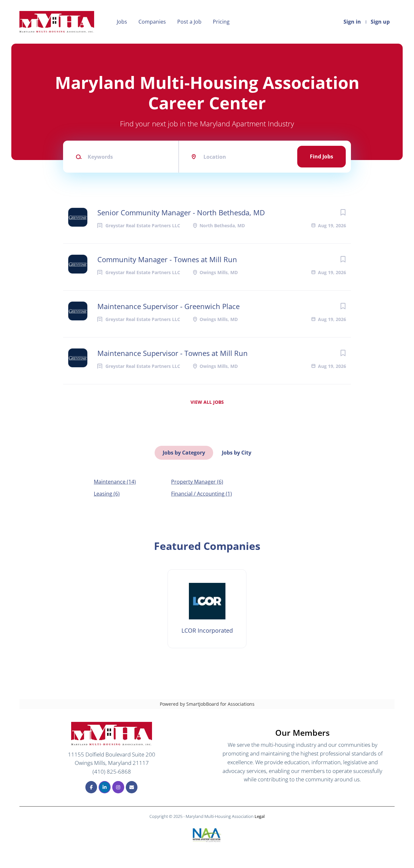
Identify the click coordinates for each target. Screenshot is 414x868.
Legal (260, 816)
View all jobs (207, 402)
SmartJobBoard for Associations (220, 704)
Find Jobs (321, 156)
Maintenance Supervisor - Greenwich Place (168, 306)
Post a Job (189, 21)
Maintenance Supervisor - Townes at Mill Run (172, 353)
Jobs (122, 21)
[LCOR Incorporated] (207, 608)
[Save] (343, 212)
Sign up (380, 21)
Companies (152, 21)
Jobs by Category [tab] (184, 452)
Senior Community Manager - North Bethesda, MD (181, 212)
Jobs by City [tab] (236, 452)
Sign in (352, 21)
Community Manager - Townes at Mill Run (167, 259)
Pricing (221, 21)
